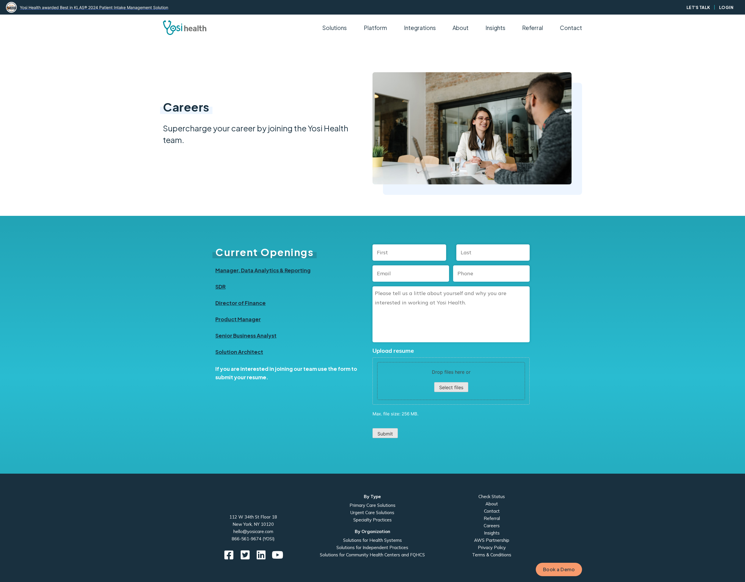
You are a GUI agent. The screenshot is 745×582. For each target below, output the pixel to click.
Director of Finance (240, 302)
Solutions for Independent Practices (372, 547)
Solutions (334, 27)
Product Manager (238, 319)
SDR (220, 286)
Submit (385, 434)
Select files (451, 387)
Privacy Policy (492, 547)
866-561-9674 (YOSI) (253, 539)
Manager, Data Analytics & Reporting (263, 270)
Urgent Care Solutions (372, 512)
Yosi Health (253, 501)
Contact (571, 27)
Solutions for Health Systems (372, 540)
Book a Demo (559, 569)
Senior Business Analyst (245, 335)
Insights (495, 27)
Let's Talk (698, 7)
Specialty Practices (372, 520)
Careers (492, 525)
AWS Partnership (491, 540)
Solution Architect (239, 351)
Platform (375, 27)
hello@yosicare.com (253, 531)
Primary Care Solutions (372, 505)
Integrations (420, 27)
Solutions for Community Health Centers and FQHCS (372, 555)
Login (726, 7)
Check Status (491, 496)
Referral (532, 27)
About (491, 504)
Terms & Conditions (491, 555)
